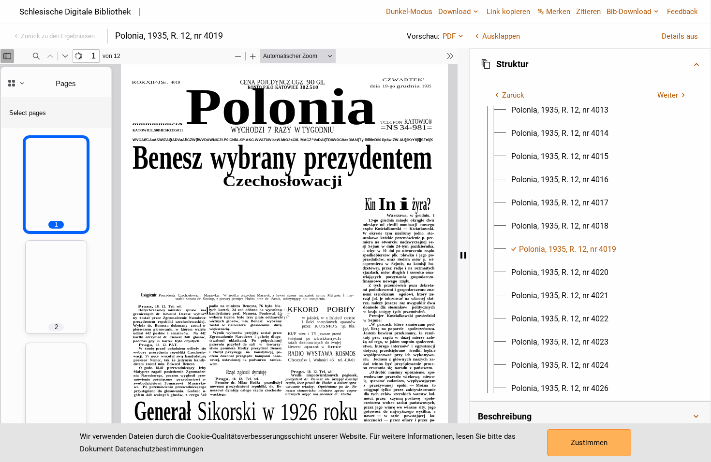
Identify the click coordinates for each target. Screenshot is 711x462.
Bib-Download (629, 11)
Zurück (513, 95)
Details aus (680, 36)
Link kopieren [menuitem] (508, 11)
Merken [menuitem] (558, 11)
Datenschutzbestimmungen (159, 449)
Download (454, 11)
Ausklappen (501, 36)
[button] (590, 64)
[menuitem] (560, 110)
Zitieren (588, 11)
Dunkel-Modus (409, 11)
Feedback (682, 11)
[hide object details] (463, 255)
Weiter (667, 95)
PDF (449, 36)
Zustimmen (589, 442)
